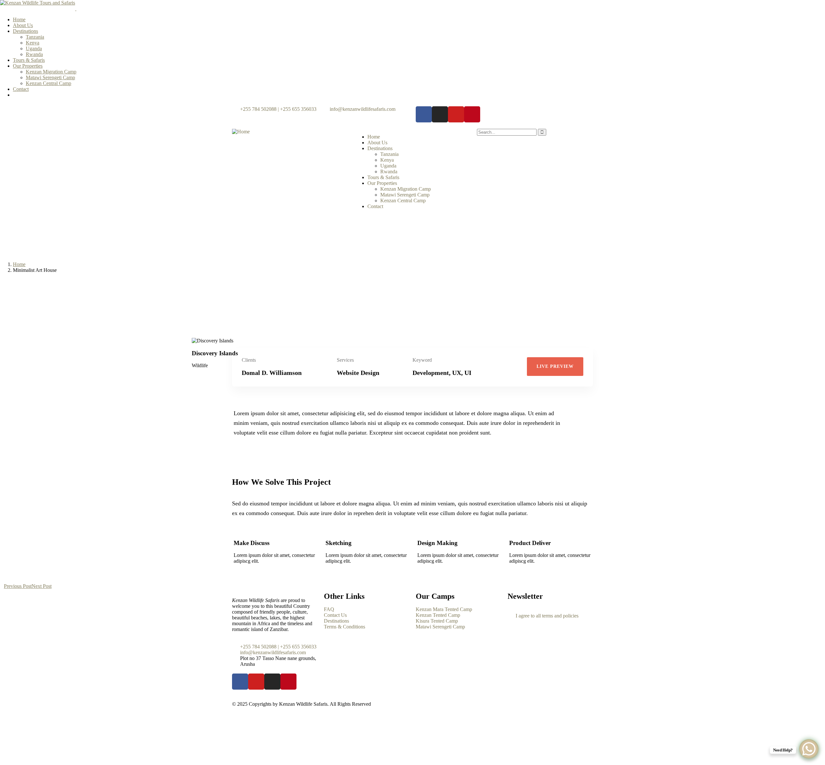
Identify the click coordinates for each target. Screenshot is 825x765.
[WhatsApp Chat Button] (809, 749)
